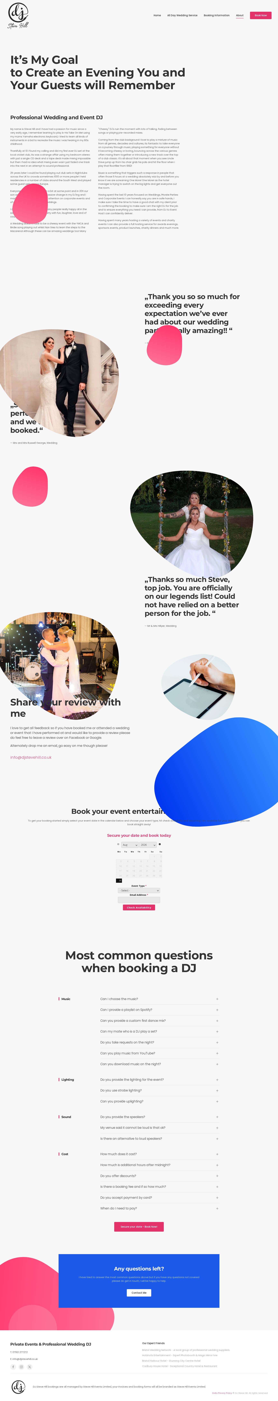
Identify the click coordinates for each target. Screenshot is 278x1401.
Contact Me (139, 1292)
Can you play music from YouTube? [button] (127, 1053)
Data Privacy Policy (222, 1393)
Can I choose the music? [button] (119, 999)
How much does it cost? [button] (118, 1154)
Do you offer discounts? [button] (118, 1176)
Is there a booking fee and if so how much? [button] (133, 1187)
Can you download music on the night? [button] (130, 1064)
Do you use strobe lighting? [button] (121, 1090)
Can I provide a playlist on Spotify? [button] (126, 1010)
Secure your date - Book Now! (139, 1226)
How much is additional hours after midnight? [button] (135, 1165)
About (240, 15)
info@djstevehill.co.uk (30, 757)
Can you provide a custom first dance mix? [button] (133, 1021)
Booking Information (217, 15)
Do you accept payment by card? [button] (126, 1198)
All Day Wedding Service (182, 15)
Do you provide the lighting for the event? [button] (132, 1080)
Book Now (261, 15)
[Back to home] (18, 15)
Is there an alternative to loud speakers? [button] (131, 1139)
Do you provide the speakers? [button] (122, 1117)
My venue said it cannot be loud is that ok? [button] (132, 1128)
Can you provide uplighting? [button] (121, 1101)
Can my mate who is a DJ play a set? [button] (128, 1031)
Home (157, 15)
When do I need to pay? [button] (118, 1208)
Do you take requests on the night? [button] (127, 1042)
